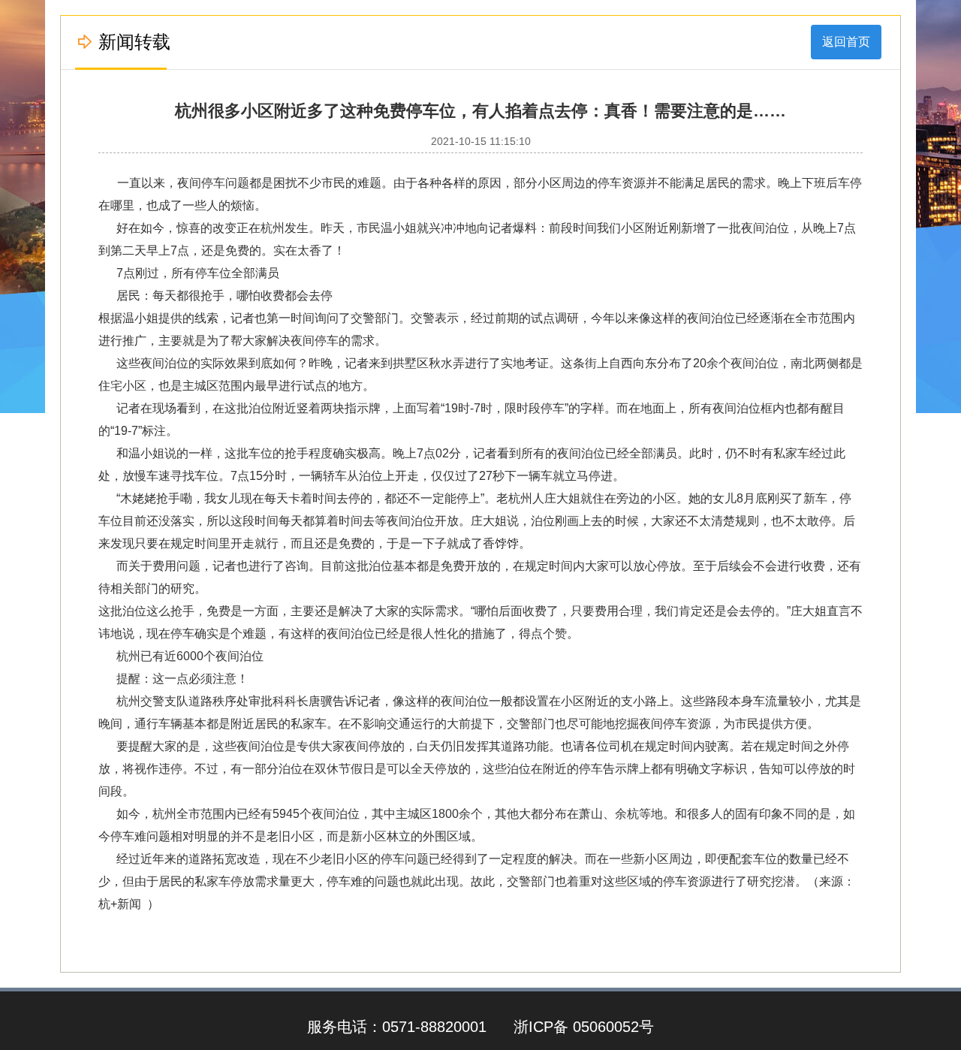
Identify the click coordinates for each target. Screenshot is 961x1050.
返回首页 (846, 41)
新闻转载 (134, 42)
